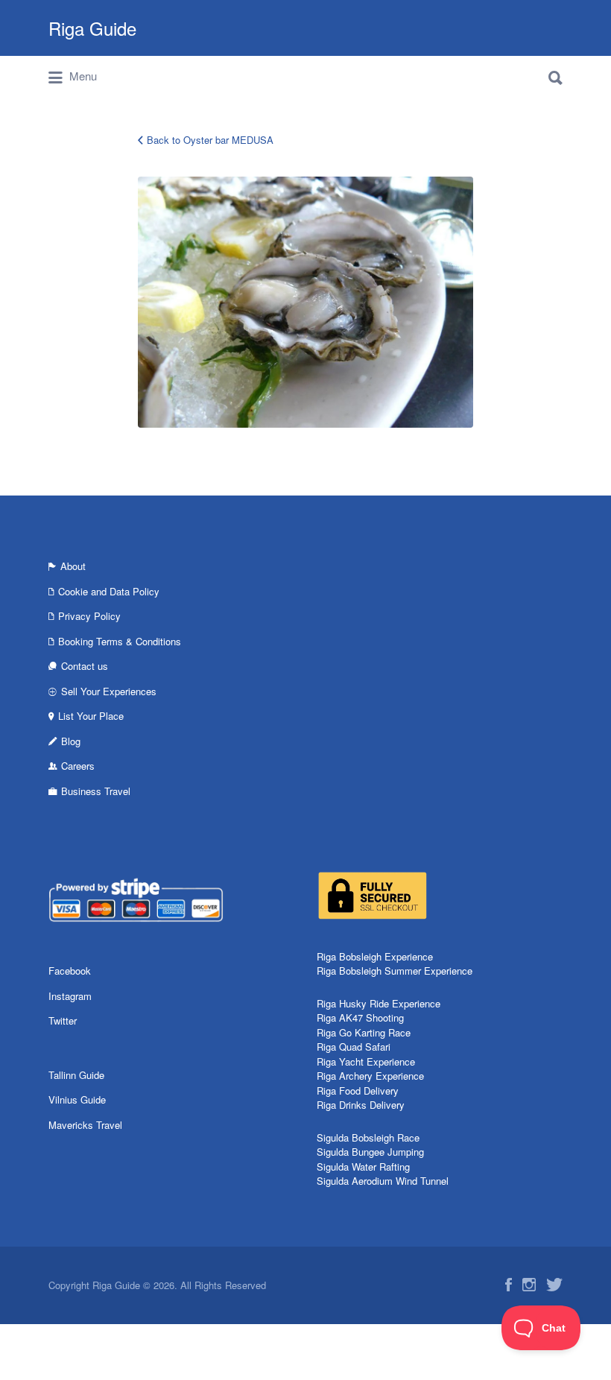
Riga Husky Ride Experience (378, 1003)
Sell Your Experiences (108, 691)
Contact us (84, 666)
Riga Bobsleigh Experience (375, 956)
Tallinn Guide (76, 1075)
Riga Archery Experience (370, 1076)
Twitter (62, 1020)
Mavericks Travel (85, 1125)
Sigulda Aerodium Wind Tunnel (383, 1181)
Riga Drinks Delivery (361, 1105)
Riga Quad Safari (353, 1046)
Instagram (70, 996)
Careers (78, 766)
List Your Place (91, 716)
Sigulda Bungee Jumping (370, 1152)
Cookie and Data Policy (108, 591)
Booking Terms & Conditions (119, 641)
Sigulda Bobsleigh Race (368, 1137)
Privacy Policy (89, 616)
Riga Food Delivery (358, 1090)
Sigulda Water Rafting (363, 1166)
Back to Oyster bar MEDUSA (210, 140)
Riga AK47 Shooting (360, 1017)
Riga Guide (92, 28)
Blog (70, 741)
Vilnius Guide (77, 1099)
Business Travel (95, 791)
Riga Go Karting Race (364, 1032)
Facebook (69, 970)
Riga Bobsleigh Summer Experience (394, 970)
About (73, 566)
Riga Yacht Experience (366, 1061)
